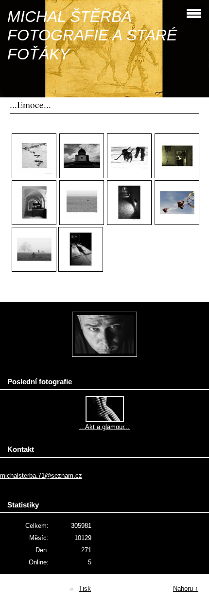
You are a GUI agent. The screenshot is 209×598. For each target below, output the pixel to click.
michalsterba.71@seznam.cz (41, 475)
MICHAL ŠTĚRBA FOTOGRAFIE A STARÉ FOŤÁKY (92, 35)
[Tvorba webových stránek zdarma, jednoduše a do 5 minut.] (72, 589)
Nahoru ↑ (185, 588)
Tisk (85, 588)
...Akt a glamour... (104, 426)
